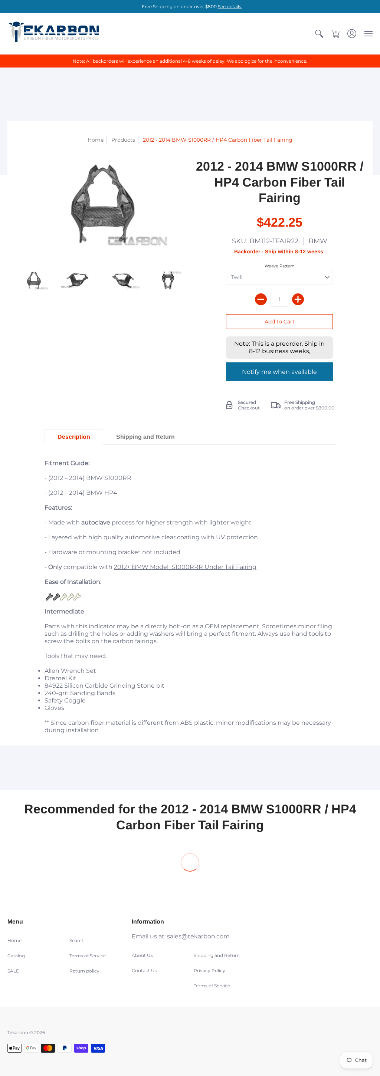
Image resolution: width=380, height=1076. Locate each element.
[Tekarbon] (53, 33)
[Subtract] (261, 299)
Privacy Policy (209, 970)
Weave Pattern (279, 266)
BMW (317, 241)
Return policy (84, 971)
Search (77, 940)
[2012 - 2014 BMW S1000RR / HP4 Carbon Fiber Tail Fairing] (33, 281)
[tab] (74, 437)
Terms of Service (87, 955)
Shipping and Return (217, 955)
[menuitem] (319, 33)
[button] (319, 33)
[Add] (298, 299)
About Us (142, 955)
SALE (13, 971)
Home (96, 139)
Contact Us (144, 970)
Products (123, 139)
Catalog (16, 955)
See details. (230, 6)
